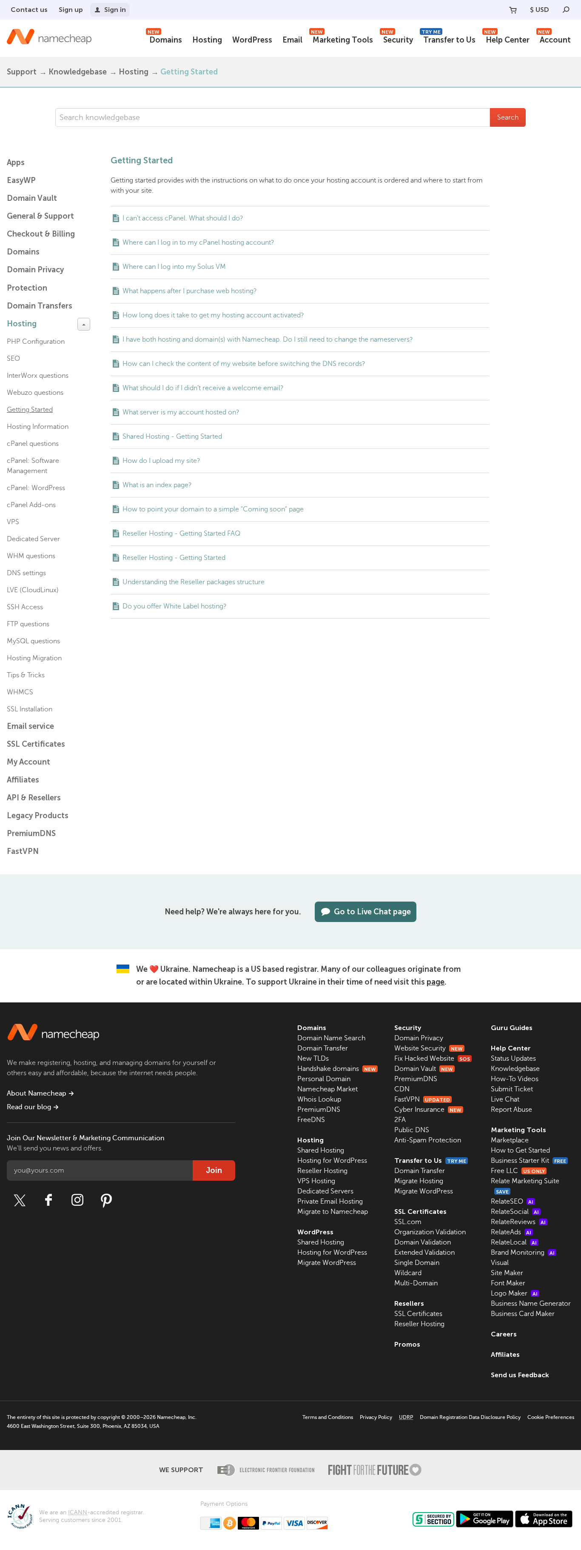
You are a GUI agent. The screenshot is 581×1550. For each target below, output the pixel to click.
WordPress (252, 40)
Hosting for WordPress (332, 1161)
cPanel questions (33, 444)
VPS (13, 522)
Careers (504, 1334)
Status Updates (513, 1058)
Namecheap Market (327, 1089)
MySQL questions (33, 641)
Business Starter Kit (528, 1161)
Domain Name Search (331, 1038)
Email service (30, 726)
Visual (500, 1263)
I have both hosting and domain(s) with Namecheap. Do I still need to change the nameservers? (267, 339)
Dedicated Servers (325, 1191)
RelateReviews (518, 1222)
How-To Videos (514, 1079)
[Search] (566, 10)
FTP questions (28, 624)
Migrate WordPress (326, 1263)
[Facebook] (48, 1200)
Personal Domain (323, 1079)
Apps (16, 162)
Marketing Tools (342, 39)
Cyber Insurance (427, 1109)
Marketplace (510, 1140)
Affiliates (23, 780)
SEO (13, 359)
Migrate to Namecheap (332, 1212)
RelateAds (511, 1232)
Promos (407, 1344)
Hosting (207, 40)
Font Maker (508, 1283)
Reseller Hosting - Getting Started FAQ (181, 533)
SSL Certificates (36, 744)
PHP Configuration (36, 341)
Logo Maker (514, 1293)
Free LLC (518, 1171)
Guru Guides (512, 1028)
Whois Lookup (319, 1099)
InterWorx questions (37, 376)
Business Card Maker (523, 1314)
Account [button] (554, 39)
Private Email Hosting (330, 1201)
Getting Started (30, 410)
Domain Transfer (322, 1048)
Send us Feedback (520, 1375)
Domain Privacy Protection (35, 279)
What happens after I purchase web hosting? (189, 291)
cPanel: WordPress (36, 488)
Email (292, 40)
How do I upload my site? (161, 461)
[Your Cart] (513, 10)
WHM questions (31, 556)
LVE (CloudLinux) (33, 590)
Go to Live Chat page (372, 911)
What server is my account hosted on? (180, 412)
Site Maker (507, 1273)
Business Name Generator (531, 1303)
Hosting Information (37, 427)
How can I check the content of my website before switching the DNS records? (243, 364)
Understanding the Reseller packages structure (193, 582)
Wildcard (408, 1273)
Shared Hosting (320, 1150)
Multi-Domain (416, 1283)
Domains (165, 39)
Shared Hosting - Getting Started (172, 436)
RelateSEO (512, 1201)
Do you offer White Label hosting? (174, 606)
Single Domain (416, 1263)
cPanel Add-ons (31, 505)
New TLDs (313, 1058)
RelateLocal (514, 1242)
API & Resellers (34, 797)
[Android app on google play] (484, 1518)
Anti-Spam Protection (427, 1140)
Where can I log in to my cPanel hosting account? (198, 242)
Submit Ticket (512, 1089)
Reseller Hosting (322, 1171)
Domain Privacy (418, 1038)
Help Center (507, 39)
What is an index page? (157, 485)
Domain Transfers (39, 306)
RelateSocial (515, 1212)
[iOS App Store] (543, 1518)
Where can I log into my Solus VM (174, 267)
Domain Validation (422, 1242)
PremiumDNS (31, 833)
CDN (402, 1089)
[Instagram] (77, 1200)
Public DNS (411, 1130)
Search (507, 117)
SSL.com (408, 1222)
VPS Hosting (316, 1181)
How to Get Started (520, 1150)
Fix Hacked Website (432, 1058)
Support (22, 72)
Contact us (29, 10)
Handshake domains (336, 1069)
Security (397, 39)
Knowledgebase (77, 72)
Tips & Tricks (26, 675)
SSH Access (25, 607)
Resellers (409, 1303)
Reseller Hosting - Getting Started (173, 558)
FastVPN (23, 851)
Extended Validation (424, 1252)
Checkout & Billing (41, 234)
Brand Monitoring (523, 1252)
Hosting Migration (34, 658)
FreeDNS (311, 1120)
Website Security (428, 1048)
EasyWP (21, 180)
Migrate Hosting (418, 1181)
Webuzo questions (35, 393)
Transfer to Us (449, 39)
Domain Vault (32, 198)
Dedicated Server (33, 539)
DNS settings (26, 573)
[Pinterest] (106, 1200)
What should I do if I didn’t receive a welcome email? (203, 388)
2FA (400, 1120)
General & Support (40, 216)
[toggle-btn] (83, 324)
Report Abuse (511, 1109)
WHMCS (20, 692)
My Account (28, 762)
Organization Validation (430, 1232)
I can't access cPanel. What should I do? (182, 218)
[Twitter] (19, 1200)
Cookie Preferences (550, 1417)
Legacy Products (37, 815)
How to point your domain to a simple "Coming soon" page (213, 509)
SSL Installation (29, 709)
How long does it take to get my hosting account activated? (213, 315)
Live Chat (505, 1099)
